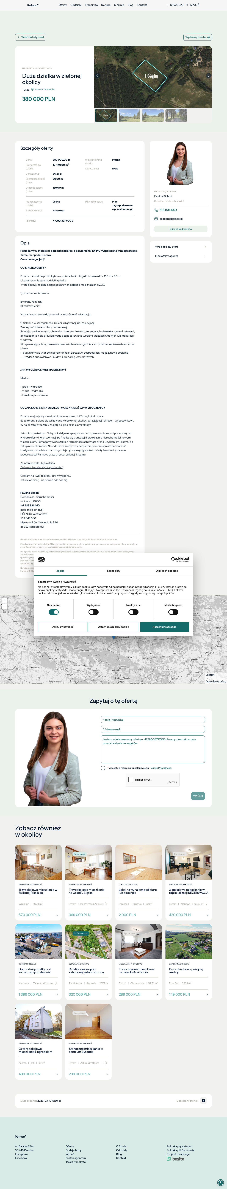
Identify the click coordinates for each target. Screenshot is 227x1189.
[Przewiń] (105, 903)
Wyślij (198, 796)
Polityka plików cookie (180, 1150)
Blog (130, 5)
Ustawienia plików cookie (113, 626)
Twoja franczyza (76, 1162)
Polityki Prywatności (160, 768)
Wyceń (194, 5)
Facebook (21, 1158)
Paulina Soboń (163, 196)
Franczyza (91, 5)
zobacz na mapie (44, 89)
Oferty (63, 5)
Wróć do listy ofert (32, 37)
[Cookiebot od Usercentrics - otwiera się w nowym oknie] (173, 559)
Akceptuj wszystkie (164, 626)
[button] (208, 75)
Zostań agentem (76, 1158)
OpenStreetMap (216, 681)
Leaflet (210, 674)
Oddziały (75, 5)
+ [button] (5, 600)
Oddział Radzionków (181, 228)
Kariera (105, 5)
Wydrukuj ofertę (195, 37)
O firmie (119, 5)
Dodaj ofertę (73, 1150)
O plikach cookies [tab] (167, 570)
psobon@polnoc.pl (171, 218)
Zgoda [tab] (60, 570)
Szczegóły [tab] (113, 570)
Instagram (21, 1154)
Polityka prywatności (180, 1146)
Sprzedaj (177, 5)
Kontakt (142, 5)
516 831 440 (168, 210)
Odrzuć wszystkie (63, 626)
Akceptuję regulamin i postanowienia (139, 768)
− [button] (5, 606)
